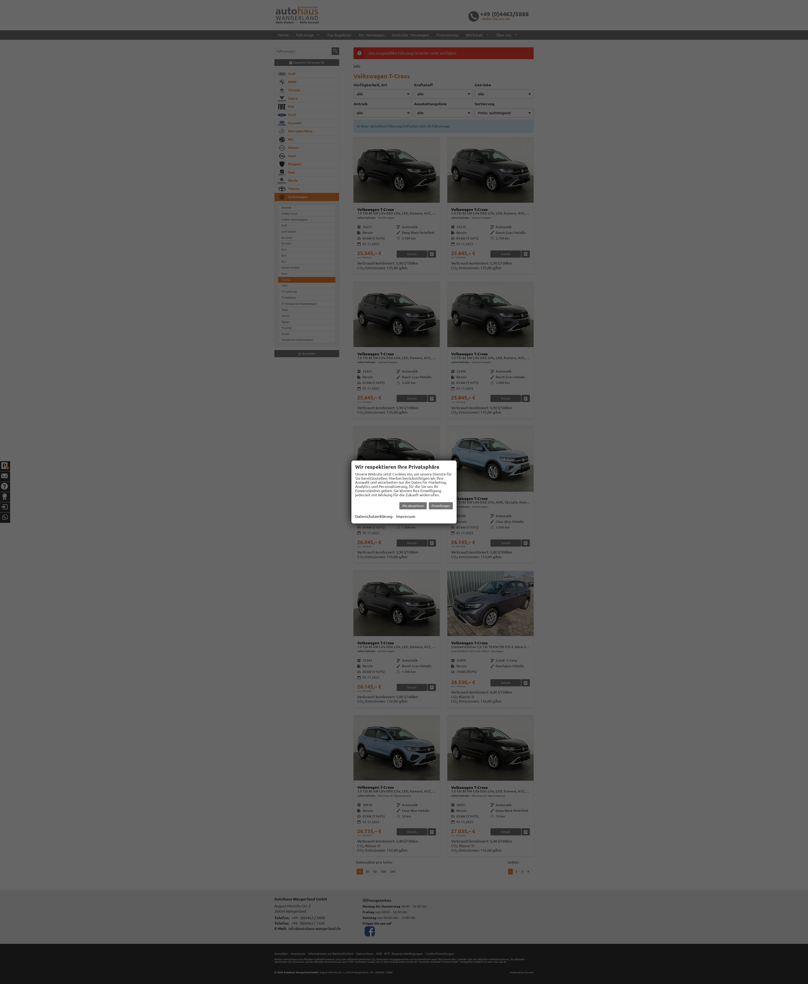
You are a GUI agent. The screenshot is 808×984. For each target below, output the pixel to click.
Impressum (405, 516)
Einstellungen (441, 505)
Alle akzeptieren (413, 505)
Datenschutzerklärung (373, 516)
